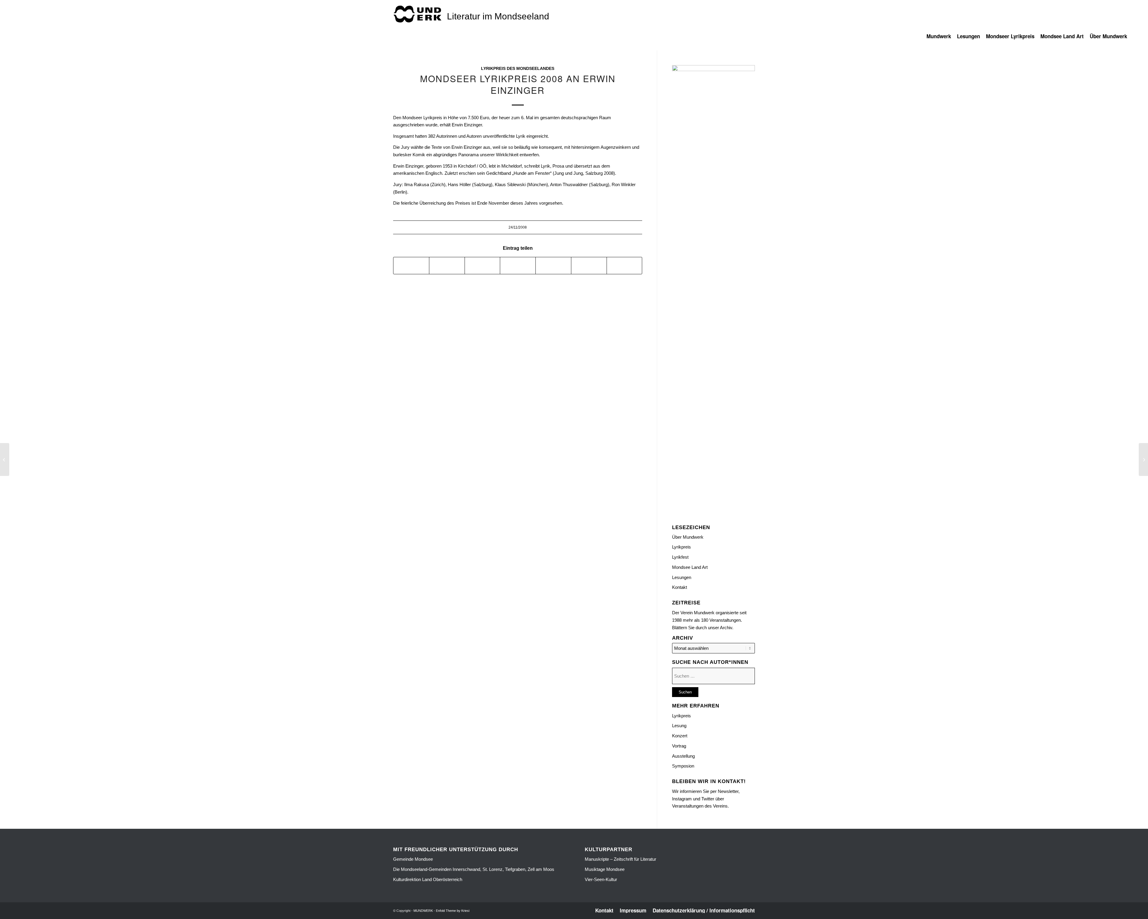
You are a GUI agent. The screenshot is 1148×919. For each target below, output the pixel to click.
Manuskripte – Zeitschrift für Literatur (620, 859)
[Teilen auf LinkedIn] (553, 265)
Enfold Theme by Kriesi (452, 910)
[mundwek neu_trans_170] (418, 13)
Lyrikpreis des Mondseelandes (517, 68)
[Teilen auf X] (447, 265)
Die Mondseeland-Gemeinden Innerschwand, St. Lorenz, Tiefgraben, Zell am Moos (473, 869)
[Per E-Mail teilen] (624, 265)
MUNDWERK (423, 910)
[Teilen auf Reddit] (589, 265)
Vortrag (679, 745)
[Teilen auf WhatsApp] (482, 265)
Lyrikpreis (681, 546)
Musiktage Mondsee (605, 869)
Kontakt (679, 587)
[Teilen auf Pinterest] (517, 265)
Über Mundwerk (687, 537)
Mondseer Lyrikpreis (422, 117)
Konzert (679, 735)
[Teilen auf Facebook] (411, 265)
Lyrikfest (680, 557)
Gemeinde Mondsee (413, 859)
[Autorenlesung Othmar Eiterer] (4, 459)
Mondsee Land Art (690, 567)
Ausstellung (683, 756)
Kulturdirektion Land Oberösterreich (427, 879)
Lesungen (681, 577)
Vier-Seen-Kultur (601, 879)
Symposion (683, 765)
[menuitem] (941, 39)
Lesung (679, 725)
